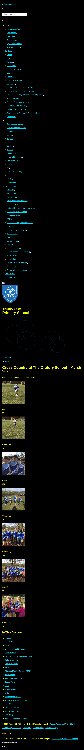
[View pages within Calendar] (14, 190)
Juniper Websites (57, 724)
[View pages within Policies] (13, 62)
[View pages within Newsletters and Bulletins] (27, 201)
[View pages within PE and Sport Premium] (26, 106)
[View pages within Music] (12, 179)
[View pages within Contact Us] (14, 274)
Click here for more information (65, 739)
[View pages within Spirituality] (15, 84)
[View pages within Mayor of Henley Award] (26, 230)
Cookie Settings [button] (51, 728)
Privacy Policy (38, 728)
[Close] (2, 746)
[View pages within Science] (13, 146)
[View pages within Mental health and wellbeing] (30, 252)
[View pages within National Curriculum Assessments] (34, 208)
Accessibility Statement (11, 728)
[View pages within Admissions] (16, 33)
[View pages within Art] (9, 168)
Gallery (7, 361)
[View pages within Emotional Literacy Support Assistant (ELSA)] (43, 95)
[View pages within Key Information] (17, 51)
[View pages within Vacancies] (15, 117)
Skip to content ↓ (9, 4)
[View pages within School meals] (18, 241)
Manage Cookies (10, 742)
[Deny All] (4, 746)
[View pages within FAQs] (11, 219)
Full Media (27, 728)
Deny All (14, 742)
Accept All (4, 742)
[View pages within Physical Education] (22, 157)
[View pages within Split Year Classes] (22, 44)
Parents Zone (10, 358)
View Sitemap (70, 724)
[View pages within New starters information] (27, 263)
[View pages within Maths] (12, 135)
